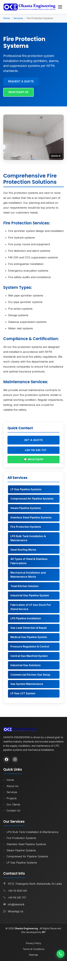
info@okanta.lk (16, 904)
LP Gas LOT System (22, 693)
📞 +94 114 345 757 (33, 450)
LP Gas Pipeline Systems (25, 489)
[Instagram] (15, 759)
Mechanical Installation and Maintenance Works (28, 574)
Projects (12, 798)
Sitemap (33, 954)
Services (18, 18)
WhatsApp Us (18, 92)
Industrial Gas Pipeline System (29, 595)
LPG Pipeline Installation (25, 618)
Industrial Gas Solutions (25, 665)
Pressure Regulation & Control (29, 646)
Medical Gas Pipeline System (28, 637)
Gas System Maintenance (26, 684)
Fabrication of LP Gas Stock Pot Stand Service (30, 607)
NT (44, 932)
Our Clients (13, 804)
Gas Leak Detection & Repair (28, 627)
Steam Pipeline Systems (25, 508)
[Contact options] (60, 954)
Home (6, 18)
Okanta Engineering (26, 928)
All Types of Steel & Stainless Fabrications (28, 561)
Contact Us (13, 810)
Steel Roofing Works (23, 549)
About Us (12, 786)
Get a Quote (33, 440)
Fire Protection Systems (25, 526)
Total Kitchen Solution (24, 586)
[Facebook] (6, 759)
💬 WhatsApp (33, 459)
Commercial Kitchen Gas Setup (30, 674)
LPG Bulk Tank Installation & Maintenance (28, 538)
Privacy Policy (33, 943)
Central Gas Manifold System (29, 656)
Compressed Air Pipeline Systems (32, 498)
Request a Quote (21, 81)
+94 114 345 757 (17, 897)
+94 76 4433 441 (17, 890)
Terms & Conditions (33, 949)
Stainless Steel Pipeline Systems (31, 517)
